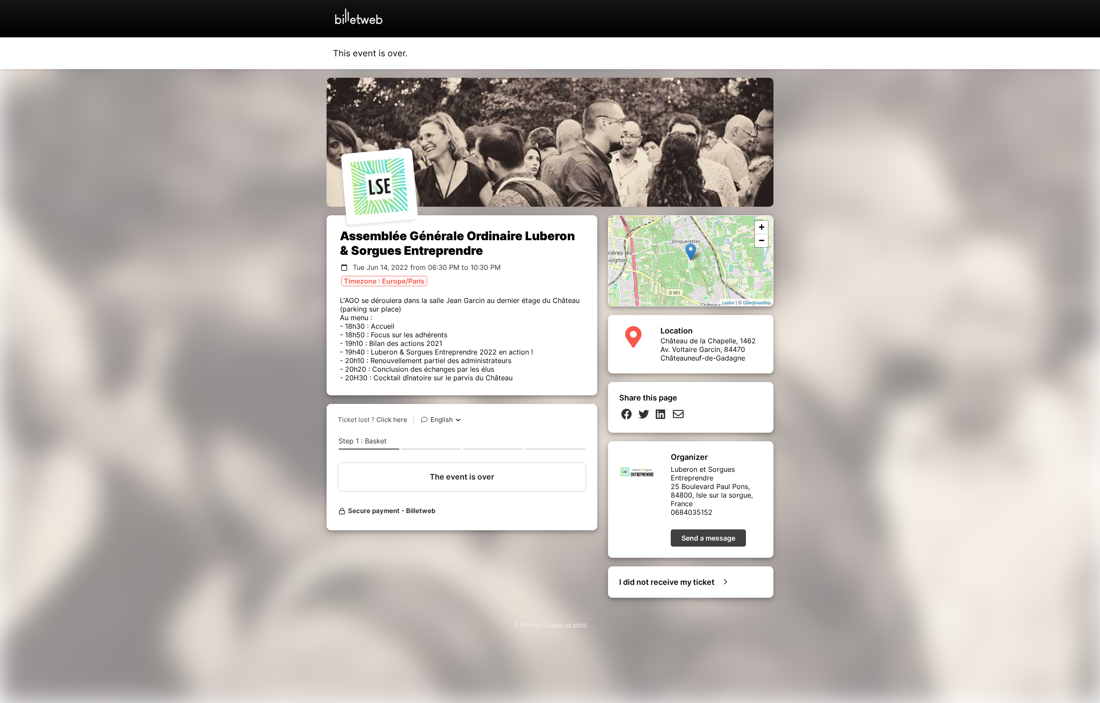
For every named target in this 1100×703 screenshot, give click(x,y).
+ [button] (761, 227)
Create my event (567, 624)
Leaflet (728, 303)
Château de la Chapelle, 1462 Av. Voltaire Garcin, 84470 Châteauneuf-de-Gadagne (708, 349)
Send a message (708, 538)
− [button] (761, 240)
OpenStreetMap (757, 303)
